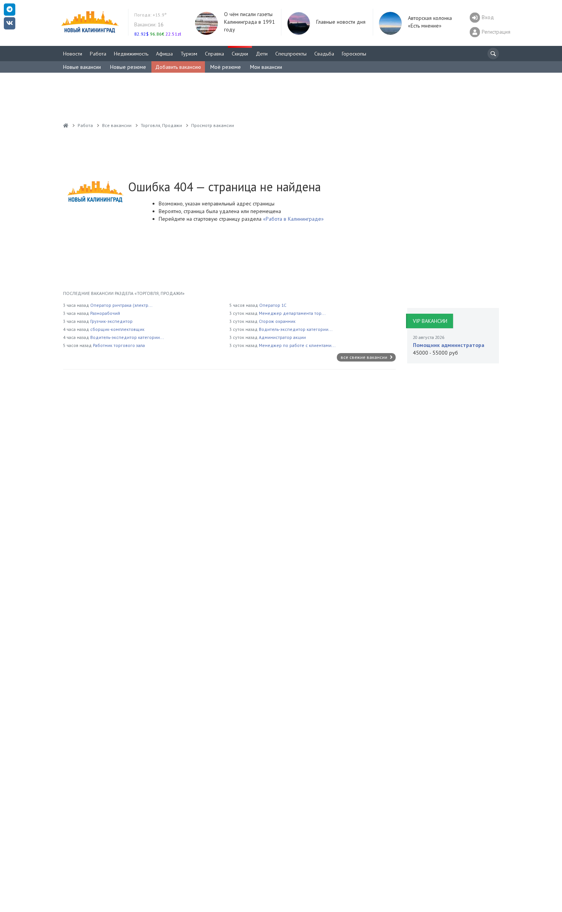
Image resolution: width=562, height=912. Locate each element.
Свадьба (324, 53)
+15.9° (150, 15)
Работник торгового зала (119, 345)
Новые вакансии (82, 67)
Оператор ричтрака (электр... (121, 305)
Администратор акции (282, 337)
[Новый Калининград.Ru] (65, 125)
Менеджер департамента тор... (292, 313)
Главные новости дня (340, 21)
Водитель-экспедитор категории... (127, 337)
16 (149, 24)
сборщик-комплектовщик (117, 329)
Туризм (188, 53)
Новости (72, 53)
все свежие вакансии (364, 357)
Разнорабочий (105, 313)
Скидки (240, 53)
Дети (262, 53)
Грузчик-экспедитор (111, 321)
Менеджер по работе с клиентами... (297, 345)
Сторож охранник (277, 321)
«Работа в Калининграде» (293, 218)
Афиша (164, 53)
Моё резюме (225, 67)
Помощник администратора (448, 345)
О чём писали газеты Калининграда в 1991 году (249, 22)
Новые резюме (128, 67)
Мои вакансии (266, 67)
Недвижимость (131, 53)
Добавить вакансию (178, 67)
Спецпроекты (291, 53)
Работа (98, 53)
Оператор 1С (272, 305)
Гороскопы (354, 53)
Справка (214, 53)
